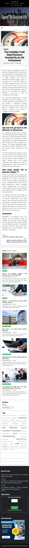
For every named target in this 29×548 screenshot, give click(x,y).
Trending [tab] (13, 251)
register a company (5, 443)
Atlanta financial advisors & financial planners (9, 415)
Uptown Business (17, 510)
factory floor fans (15, 421)
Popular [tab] (4, 251)
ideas (4, 428)
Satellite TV (11, 443)
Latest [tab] (9, 251)
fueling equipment (5, 423)
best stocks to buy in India (22, 415)
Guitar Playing (24, 423)
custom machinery (12, 420)
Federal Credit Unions (23, 421)
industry (23, 428)
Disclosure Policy (14, 3)
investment (16, 430)
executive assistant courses (6, 421)
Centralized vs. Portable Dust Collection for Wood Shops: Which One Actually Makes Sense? (14, 482)
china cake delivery (14, 418)
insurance (6, 430)
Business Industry (6, 326)
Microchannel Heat (23, 436)
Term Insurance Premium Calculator (13, 446)
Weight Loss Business (13, 447)
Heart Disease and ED (5, 425)
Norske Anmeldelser (5, 439)
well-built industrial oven (22, 447)
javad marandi (24, 431)
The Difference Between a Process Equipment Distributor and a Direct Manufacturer (14, 488)
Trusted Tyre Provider (23, 446)
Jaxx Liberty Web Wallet (6, 433)
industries (13, 427)
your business (12, 449)
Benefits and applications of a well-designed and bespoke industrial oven (16, 240)
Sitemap (21, 3)
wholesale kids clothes (5, 449)
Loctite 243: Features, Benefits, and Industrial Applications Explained (14, 274)
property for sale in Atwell (22, 441)
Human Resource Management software (20, 425)
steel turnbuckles (23, 443)
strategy (4, 446)
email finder (24, 420)
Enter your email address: (14, 497)
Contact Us (7, 3)
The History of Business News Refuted (12, 236)
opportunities (21, 439)
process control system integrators (7, 441)
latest (15, 433)
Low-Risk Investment (23, 433)
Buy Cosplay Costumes (5, 418)
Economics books (18, 420)
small (17, 443)
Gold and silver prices (15, 423)
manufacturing (8, 436)
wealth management (5, 447)
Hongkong (11, 425)
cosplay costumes (5, 420)
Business (6, 49)
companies (22, 417)
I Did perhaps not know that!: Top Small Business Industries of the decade (14, 387)
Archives (4, 404)
